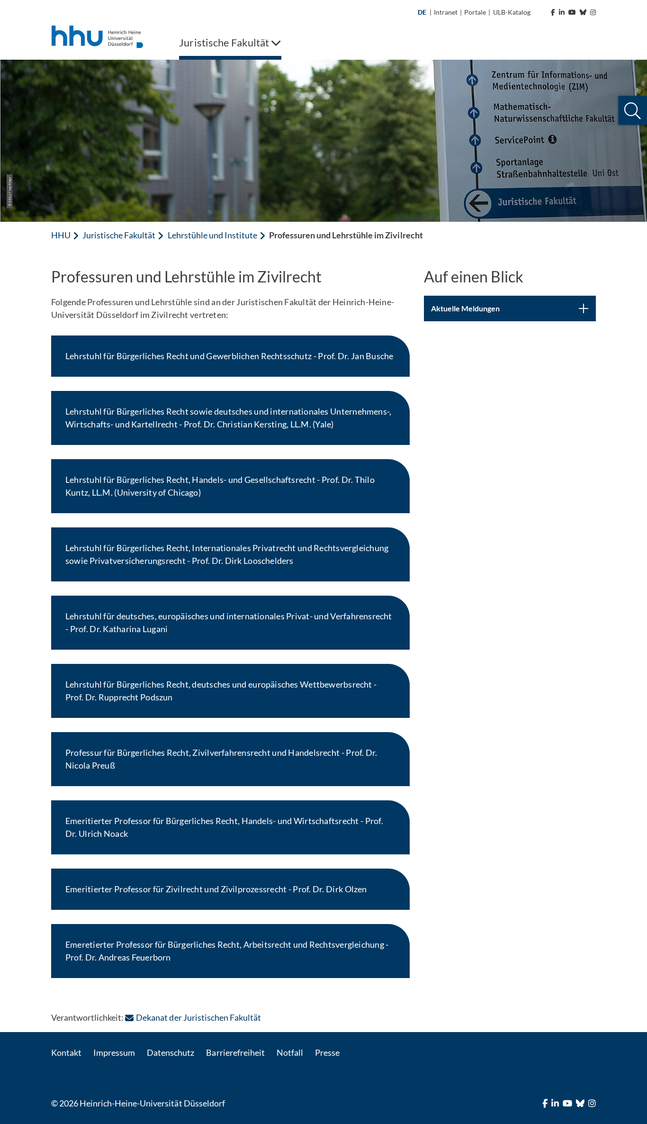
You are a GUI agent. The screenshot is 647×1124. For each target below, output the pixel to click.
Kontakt (66, 1052)
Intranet (446, 12)
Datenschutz (170, 1052)
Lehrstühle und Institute (212, 235)
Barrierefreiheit (235, 1052)
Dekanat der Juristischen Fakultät (198, 1017)
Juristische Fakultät (118, 235)
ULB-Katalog (511, 12)
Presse (327, 1052)
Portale (475, 12)
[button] (632, 110)
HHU (61, 235)
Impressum (114, 1052)
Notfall (290, 1052)
